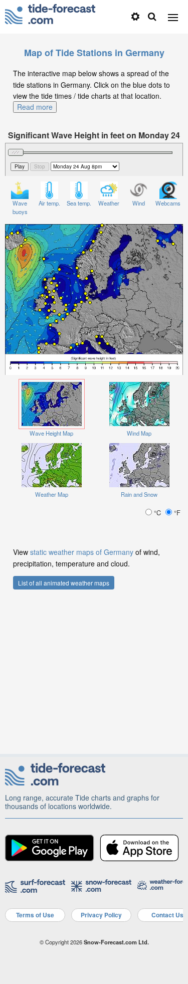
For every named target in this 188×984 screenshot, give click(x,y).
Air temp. (49, 203)
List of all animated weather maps (63, 582)
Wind (138, 203)
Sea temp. (79, 203)
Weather (108, 203)
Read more (35, 107)
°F (176, 512)
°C (157, 512)
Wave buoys (20, 207)
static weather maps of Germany (81, 552)
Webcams (167, 203)
